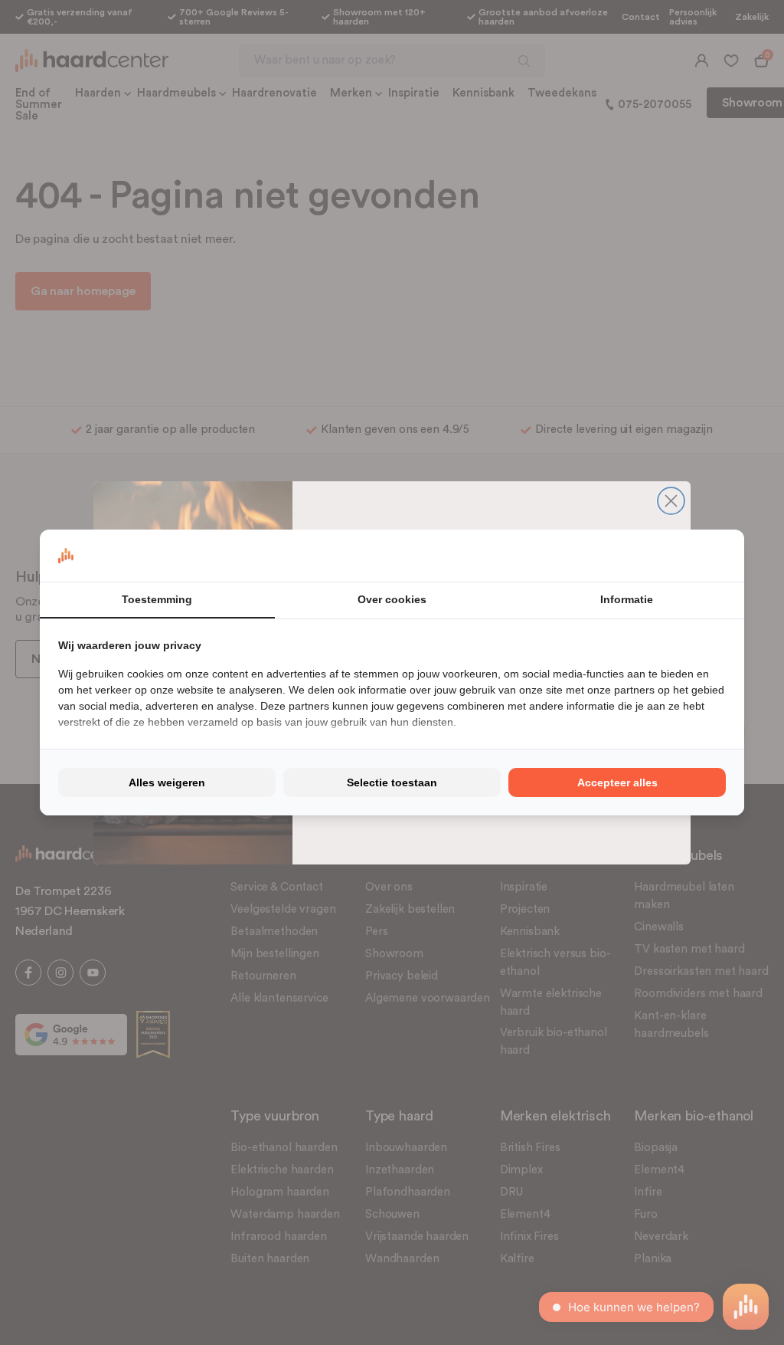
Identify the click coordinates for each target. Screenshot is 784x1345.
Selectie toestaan (392, 782)
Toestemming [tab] (157, 599)
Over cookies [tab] (392, 599)
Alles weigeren (167, 782)
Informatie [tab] (626, 599)
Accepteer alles (617, 782)
